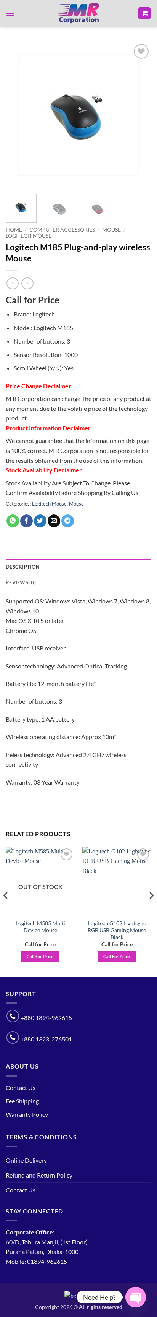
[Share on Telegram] (67, 520)
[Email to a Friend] (54, 520)
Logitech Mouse (28, 236)
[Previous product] (27, 283)
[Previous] (18, 115)
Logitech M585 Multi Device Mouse (40, 926)
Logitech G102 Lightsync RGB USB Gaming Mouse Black (117, 930)
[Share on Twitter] (40, 520)
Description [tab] (23, 567)
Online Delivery (26, 1160)
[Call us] (12, 1016)
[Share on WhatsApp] (12, 520)
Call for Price (40, 956)
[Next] (139, 115)
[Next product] (12, 283)
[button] (10, 13)
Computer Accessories (62, 230)
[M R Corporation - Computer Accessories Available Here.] (78, 13)
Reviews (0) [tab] (21, 582)
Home (14, 230)
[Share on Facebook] (26, 520)
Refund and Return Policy (39, 1175)
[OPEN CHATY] (135, 1297)
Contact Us (20, 1087)
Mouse (111, 230)
